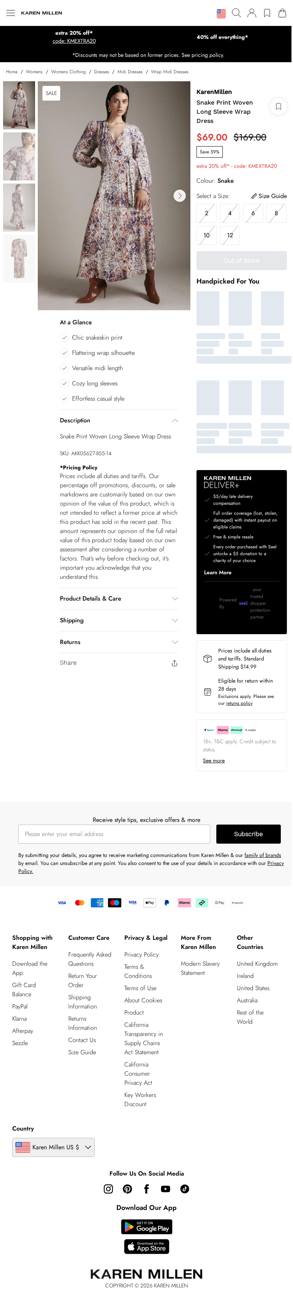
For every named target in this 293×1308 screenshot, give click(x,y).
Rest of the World (250, 1017)
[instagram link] (108, 1189)
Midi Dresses (130, 71)
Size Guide (82, 1052)
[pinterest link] (127, 1189)
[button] (221, 13)
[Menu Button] (10, 13)
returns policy (239, 703)
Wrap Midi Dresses (169, 71)
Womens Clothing (68, 71)
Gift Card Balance (24, 990)
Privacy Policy (141, 954)
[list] (114, 195)
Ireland (245, 975)
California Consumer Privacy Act (138, 1073)
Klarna (19, 1018)
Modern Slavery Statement (200, 968)
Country (23, 1128)
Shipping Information (82, 1002)
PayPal (19, 1006)
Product (134, 1012)
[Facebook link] (146, 1189)
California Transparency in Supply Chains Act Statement (143, 1038)
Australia (247, 1000)
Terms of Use (140, 988)
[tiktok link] (184, 1189)
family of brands (263, 855)
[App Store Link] (146, 1236)
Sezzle (20, 1043)
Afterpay (22, 1030)
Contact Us (82, 1040)
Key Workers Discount (140, 1099)
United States (253, 988)
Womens (34, 71)
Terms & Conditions (138, 971)
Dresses (101, 71)
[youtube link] (165, 1189)
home (12, 71)
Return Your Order (82, 980)
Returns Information (82, 1023)
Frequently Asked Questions (89, 959)
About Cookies (143, 1000)
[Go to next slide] (180, 196)
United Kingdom (257, 963)
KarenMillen (214, 91)
